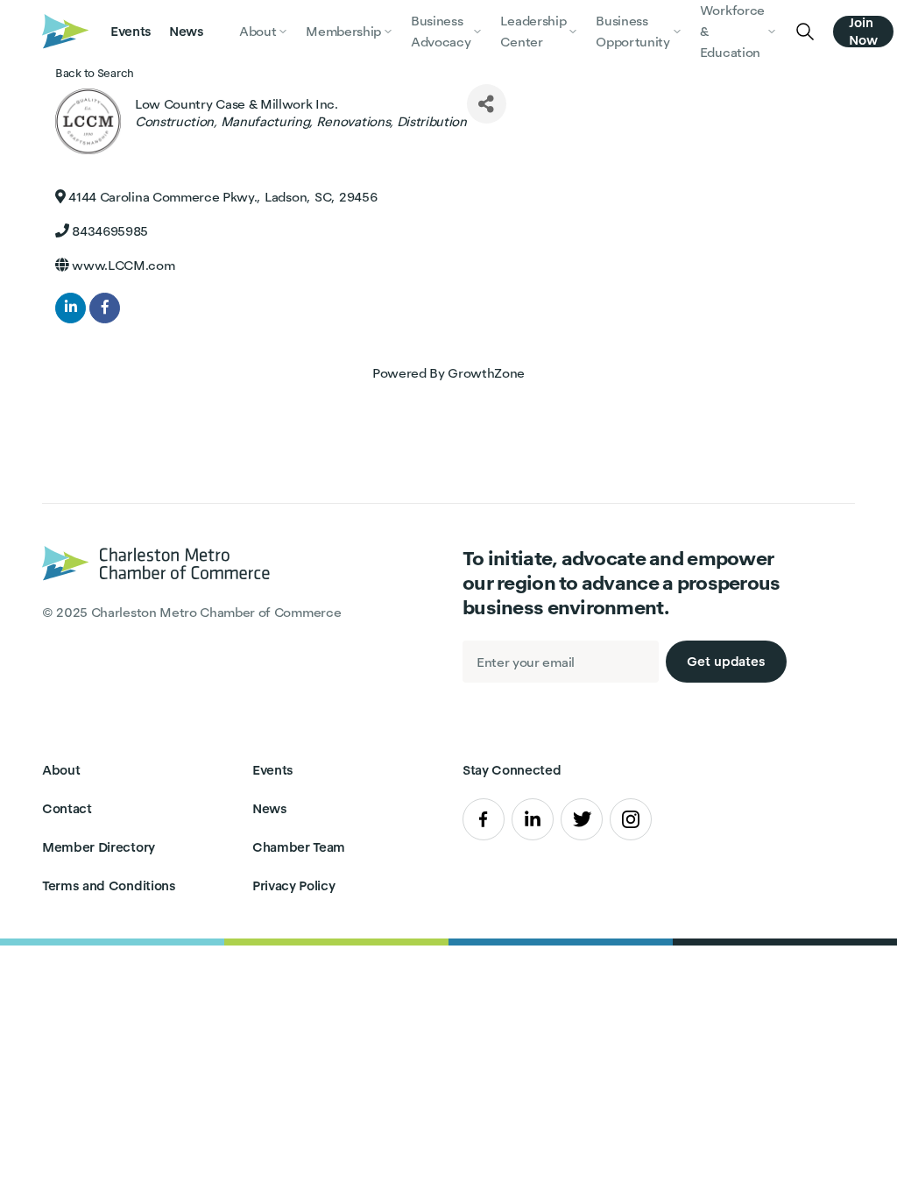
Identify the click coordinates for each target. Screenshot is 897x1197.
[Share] (486, 104)
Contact (67, 808)
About (61, 769)
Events (131, 31)
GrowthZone (486, 372)
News (186, 31)
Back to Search (94, 73)
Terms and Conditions (109, 885)
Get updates (726, 661)
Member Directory (98, 846)
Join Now (863, 31)
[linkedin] (70, 308)
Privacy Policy (293, 885)
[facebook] (104, 308)
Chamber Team (298, 846)
